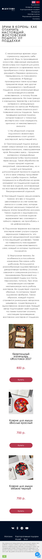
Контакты (36, 19)
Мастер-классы (34, 14)
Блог (26, 539)
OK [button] (4, 556)
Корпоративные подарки (30, 9)
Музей (18, 539)
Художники (35, 5)
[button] (2, 553)
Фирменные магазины (31, 16)
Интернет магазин (33, 7)
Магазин (8, 536)
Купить (21, 380)
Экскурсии (35, 12)
